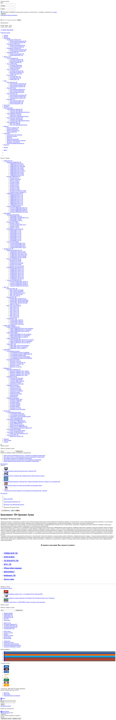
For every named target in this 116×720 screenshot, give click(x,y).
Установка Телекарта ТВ (16, 71)
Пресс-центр (7, 631)
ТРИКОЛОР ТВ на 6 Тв (16, 200)
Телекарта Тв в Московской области (20, 120)
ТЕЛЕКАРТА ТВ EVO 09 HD (18, 257)
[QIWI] (6, 678)
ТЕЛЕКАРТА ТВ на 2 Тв (17, 268)
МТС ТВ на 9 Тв (14, 317)
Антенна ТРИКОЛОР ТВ (14, 206)
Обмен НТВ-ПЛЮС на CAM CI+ (19, 337)
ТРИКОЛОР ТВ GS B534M (17, 166)
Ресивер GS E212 (14, 186)
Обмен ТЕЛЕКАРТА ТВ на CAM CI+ (20, 342)
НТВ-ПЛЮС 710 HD (15, 219)
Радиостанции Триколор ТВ (17, 42)
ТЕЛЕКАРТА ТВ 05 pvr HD (17, 251)
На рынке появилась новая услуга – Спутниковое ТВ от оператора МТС (23, 594)
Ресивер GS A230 (14, 189)
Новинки (6, 439)
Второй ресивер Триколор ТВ (18, 192)
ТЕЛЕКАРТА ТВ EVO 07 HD (18, 253)
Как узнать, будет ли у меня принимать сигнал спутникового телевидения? (24, 457)
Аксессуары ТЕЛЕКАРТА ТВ (15, 432)
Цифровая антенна (12, 376)
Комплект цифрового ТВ (13, 369)
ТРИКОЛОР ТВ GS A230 (17, 175)
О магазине (7, 133)
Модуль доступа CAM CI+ (17, 266)
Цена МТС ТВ (11, 99)
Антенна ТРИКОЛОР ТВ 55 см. (18, 207)
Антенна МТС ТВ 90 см (16, 322)
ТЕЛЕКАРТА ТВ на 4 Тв (17, 271)
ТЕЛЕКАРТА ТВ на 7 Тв (17, 275)
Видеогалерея (7, 638)
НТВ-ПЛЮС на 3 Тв (15, 231)
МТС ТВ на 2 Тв (14, 307)
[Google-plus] (4, 659)
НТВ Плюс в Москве (15, 115)
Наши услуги (7, 56)
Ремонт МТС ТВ (14, 79)
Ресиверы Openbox (15, 405)
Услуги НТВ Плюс (12, 63)
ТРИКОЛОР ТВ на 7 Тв (16, 202)
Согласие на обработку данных (12, 646)
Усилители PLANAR (15, 389)
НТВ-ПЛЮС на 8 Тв (15, 239)
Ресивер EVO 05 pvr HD (16, 263)
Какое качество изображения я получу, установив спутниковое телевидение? (24, 455)
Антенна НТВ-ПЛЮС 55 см (17, 243)
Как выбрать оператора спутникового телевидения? (18, 458)
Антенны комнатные (15, 382)
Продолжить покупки (6, 718)
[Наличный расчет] (6, 683)
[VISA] (6, 667)
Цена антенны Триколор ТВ (17, 86)
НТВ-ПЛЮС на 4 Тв (15, 233)
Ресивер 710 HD (14, 226)
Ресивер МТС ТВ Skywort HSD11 (19, 300)
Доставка (6, 106)
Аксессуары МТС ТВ (12, 435)
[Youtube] (4, 657)
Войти (2, 704)
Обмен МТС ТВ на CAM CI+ (18, 348)
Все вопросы (4, 463)
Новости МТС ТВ (12, 132)
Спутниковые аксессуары (14, 412)
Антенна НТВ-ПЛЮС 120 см (18, 247)
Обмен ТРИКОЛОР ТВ (13, 327)
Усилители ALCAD (15, 388)
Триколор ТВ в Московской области (20, 112)
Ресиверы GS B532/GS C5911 (18, 190)
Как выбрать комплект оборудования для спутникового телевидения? (22, 459)
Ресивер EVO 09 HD (15, 264)
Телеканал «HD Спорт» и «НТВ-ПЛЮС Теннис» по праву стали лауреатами (24, 602)
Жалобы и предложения (13, 142)
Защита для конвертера (16, 417)
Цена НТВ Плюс (11, 88)
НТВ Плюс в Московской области (19, 116)
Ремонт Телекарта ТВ (16, 73)
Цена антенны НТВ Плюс (17, 92)
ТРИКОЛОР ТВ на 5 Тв (16, 199)
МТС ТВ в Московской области (18, 125)
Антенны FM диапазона (16, 378)
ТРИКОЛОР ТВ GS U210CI (17, 170)
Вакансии (9, 137)
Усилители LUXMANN (16, 391)
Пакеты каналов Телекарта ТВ (18, 49)
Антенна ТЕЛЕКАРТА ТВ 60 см (19, 283)
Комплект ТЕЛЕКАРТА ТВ (14, 250)
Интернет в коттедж (15, 361)
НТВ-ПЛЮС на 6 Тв (15, 236)
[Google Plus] (19, 510)
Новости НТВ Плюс (12, 129)
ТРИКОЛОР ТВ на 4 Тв (16, 197)
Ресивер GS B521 (14, 183)
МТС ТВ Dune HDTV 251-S (17, 293)
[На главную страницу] (4, 496)
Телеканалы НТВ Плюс (13, 44)
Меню (5, 150)
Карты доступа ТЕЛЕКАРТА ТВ (19, 433)
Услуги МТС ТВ (11, 75)
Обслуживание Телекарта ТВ (15, 117)
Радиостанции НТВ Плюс (17, 46)
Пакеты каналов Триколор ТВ (18, 41)
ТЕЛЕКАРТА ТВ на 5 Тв (17, 273)
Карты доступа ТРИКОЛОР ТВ (18, 426)
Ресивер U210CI (14, 185)
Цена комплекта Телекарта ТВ (18, 95)
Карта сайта (7, 694)
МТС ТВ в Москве (15, 123)
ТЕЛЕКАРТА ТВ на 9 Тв (17, 278)
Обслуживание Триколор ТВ (14, 109)
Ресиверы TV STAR (15, 408)
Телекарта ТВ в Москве (16, 119)
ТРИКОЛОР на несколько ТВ (15, 193)
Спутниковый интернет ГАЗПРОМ (19, 352)
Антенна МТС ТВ (12, 318)
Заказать (3, 13)
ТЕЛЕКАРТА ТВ (8, 249)
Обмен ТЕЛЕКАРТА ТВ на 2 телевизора (21, 341)
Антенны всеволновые (16, 379)
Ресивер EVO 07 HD (15, 261)
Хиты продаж (7, 440)
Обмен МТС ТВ (11, 344)
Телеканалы (7, 38)
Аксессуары (7, 410)
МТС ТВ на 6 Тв (14, 312)
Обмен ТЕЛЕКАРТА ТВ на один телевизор (22, 339)
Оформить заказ (17, 718)
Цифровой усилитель (12, 385)
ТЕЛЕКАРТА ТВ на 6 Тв (17, 274)
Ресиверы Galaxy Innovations (17, 409)
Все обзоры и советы (6, 588)
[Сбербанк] (6, 680)
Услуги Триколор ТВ (12, 58)
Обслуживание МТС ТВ (13, 122)
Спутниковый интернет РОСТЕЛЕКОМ (21, 358)
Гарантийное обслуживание (14, 134)
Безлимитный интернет (13, 359)
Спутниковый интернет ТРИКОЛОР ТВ (21, 354)
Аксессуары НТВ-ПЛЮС (14, 429)
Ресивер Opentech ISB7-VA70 (18, 224)
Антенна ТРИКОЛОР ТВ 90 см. (18, 210)
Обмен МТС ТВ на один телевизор (19, 345)
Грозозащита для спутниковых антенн (20, 416)
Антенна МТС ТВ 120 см (17, 324)
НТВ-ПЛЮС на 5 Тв (15, 234)
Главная (6, 35)
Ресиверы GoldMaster (16, 400)
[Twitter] (14, 510)
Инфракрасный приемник (17, 425)
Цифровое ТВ (7, 368)
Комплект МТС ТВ (12, 288)
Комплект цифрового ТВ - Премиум (20, 373)
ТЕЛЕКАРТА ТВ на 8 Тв (17, 277)
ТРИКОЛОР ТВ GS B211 (17, 168)
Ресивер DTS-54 (14, 178)
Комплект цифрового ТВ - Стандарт (20, 372)
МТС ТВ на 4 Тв (14, 310)
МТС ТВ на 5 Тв (14, 311)
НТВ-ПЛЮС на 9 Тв (15, 240)
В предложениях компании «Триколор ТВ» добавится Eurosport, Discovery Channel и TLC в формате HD (32, 481)
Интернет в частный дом (17, 364)
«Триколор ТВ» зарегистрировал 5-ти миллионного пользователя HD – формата (25, 490)
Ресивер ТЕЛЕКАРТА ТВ (14, 258)
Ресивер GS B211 (14, 182)
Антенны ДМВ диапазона (17, 381)
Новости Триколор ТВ (13, 127)
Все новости (4, 493)
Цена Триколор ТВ (12, 82)
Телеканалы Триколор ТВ (14, 39)
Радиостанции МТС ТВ (16, 55)
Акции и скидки (8, 632)
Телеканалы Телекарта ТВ (14, 48)
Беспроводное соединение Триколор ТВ (21, 427)
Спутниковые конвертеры (17, 413)
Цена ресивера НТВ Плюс (17, 90)
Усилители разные (15, 392)
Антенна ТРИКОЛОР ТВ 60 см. (18, 209)
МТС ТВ (6, 287)
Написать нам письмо (13, 139)
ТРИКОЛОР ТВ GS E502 (17, 173)
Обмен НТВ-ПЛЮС (12, 332)
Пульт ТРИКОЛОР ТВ (16, 423)
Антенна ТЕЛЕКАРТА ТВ (14, 280)
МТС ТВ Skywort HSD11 (17, 291)
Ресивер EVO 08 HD (15, 260)
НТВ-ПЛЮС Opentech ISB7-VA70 (19, 217)
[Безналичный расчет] (6, 686)
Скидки (6, 441)
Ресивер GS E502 (14, 187)
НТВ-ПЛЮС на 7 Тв (15, 237)
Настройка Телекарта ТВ (17, 72)
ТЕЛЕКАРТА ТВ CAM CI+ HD (18, 254)
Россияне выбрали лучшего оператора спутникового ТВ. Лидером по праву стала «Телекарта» (29, 598)
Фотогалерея (7, 637)
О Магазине (7, 641)
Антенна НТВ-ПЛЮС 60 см (17, 244)
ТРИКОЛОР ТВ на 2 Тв (16, 195)
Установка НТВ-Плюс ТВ (11, 625)
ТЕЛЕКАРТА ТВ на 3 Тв (17, 270)
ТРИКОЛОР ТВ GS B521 (17, 169)
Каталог (6, 36)
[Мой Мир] (17, 510)
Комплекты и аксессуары (17, 383)
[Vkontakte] (4, 652)
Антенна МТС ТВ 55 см (16, 320)
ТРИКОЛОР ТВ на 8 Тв (16, 203)
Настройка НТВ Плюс (16, 66)
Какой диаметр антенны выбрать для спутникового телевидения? (21, 461)
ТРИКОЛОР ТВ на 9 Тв (16, 205)
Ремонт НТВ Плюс (15, 68)
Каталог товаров (8, 613)
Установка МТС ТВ (15, 76)
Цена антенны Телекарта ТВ (17, 98)
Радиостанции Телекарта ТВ (17, 51)
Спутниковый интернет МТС (18, 355)
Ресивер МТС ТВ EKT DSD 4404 (19, 301)
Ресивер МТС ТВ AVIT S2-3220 (18, 302)
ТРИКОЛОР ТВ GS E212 (17, 172)
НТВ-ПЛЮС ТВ (8, 616)
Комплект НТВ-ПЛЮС (13, 214)
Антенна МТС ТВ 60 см (16, 321)
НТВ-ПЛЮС (7, 213)
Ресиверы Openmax (15, 403)
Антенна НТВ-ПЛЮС (13, 241)
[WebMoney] (6, 672)
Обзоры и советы (8, 635)
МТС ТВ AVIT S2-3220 (16, 294)
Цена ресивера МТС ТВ (16, 102)
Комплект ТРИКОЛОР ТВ (14, 162)
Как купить (7, 105)
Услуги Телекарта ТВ (12, 69)
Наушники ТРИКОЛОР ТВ (17, 420)
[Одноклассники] (15, 510)
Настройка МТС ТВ (15, 78)
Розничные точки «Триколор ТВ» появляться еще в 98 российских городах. (24, 475)
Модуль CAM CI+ (15, 180)
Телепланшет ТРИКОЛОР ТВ (18, 422)
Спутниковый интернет (13, 351)
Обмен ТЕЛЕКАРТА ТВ (13, 338)
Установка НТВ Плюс (16, 65)
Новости (6, 126)
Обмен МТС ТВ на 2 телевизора (19, 346)
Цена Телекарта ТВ (12, 93)
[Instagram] (4, 660)
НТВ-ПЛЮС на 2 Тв (15, 230)
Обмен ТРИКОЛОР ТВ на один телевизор (21, 328)
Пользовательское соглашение (12, 695)
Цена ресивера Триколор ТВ (17, 85)
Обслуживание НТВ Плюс (14, 113)
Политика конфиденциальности (15, 143)
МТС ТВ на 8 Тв (14, 315)
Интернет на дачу (15, 365)
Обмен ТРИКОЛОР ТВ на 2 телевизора (20, 329)
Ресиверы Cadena (14, 402)
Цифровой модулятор (16, 393)
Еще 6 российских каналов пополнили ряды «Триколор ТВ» (20, 471)
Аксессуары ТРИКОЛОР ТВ (14, 419)
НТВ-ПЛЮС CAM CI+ (16, 220)
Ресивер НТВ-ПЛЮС (13, 222)
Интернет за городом (15, 366)
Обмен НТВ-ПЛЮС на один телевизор (20, 334)
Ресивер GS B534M (15, 179)
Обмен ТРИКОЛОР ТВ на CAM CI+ (20, 331)
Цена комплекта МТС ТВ (17, 100)
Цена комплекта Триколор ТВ (18, 83)
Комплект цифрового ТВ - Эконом (19, 371)
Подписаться (19, 451)
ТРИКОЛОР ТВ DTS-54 (16, 163)
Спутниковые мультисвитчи (17, 415)
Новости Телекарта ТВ (13, 130)
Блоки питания (14, 395)
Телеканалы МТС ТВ (12, 52)
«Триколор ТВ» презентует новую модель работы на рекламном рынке (23, 485)
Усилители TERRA (15, 386)
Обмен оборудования (9, 325)
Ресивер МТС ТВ (11, 297)
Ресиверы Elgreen (14, 406)
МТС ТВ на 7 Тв (14, 314)
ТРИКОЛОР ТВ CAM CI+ (17, 165)
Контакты (6, 144)
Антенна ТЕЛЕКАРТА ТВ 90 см (19, 284)
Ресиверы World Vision (16, 399)
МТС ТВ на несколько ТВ (14, 305)
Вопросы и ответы (12, 136)
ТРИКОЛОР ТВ (8, 160)
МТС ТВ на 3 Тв (14, 308)
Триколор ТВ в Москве (16, 110)
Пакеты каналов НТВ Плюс (17, 45)
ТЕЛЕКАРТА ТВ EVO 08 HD (18, 256)
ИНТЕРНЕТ (7, 349)
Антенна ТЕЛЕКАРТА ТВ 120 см (19, 285)
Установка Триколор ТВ (16, 59)
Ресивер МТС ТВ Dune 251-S (18, 298)
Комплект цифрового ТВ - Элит (18, 375)
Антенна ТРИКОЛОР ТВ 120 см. (19, 212)
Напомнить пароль (6, 706)
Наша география (8, 107)
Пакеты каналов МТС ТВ (17, 54)
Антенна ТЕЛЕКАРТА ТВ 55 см (19, 281)
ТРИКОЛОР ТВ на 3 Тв (16, 196)
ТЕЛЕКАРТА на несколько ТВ (15, 267)
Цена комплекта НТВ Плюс (17, 89)
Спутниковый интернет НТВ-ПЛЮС (20, 356)
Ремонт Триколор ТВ (15, 62)
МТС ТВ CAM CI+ (15, 295)
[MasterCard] (6, 670)
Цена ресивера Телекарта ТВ (18, 96)
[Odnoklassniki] (4, 655)
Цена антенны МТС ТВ (16, 103)
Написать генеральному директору (16, 140)
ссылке (55, 12)
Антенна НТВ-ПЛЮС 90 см (17, 246)
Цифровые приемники (13, 398)
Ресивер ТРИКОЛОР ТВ (13, 176)
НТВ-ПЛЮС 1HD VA (16, 216)
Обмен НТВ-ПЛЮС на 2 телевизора (20, 335)
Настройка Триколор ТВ (16, 61)
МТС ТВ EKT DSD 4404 (16, 290)
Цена (5, 80)
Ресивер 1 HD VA (15, 223)
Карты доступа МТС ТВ (16, 436)
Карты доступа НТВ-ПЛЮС (17, 430)
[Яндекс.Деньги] (6, 675)
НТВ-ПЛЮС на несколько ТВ (15, 229)
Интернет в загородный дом (17, 362)
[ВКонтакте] (12, 510)
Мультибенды (14, 396)
